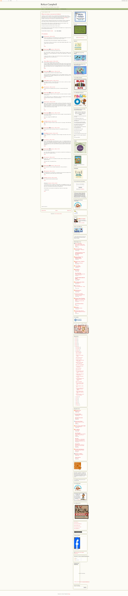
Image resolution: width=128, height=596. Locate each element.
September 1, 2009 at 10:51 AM (53, 80)
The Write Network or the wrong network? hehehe (80, 379)
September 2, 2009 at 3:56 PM (50, 171)
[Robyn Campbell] (77, 548)
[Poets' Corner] (80, 21)
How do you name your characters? (79, 366)
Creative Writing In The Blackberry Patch (79, 257)
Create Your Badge (76, 549)
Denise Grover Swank (78, 421)
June (77, 399)
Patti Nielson (77, 269)
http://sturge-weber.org (77, 523)
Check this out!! (78, 369)
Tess (44, 157)
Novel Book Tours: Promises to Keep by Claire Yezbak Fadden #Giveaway (79, 445)
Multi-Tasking (77, 270)
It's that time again (79, 358)
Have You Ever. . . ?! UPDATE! (79, 249)
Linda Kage (46, 121)
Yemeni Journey (78, 457)
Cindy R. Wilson (46, 80)
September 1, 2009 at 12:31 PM (50, 101)
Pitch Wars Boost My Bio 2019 (79, 300)
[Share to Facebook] (59, 30)
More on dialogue (78, 352)
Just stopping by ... (78, 279)
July (77, 398)
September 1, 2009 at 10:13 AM (55, 71)
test (75, 304)
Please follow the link (79, 357)
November (78, 348)
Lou (44, 139)
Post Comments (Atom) (58, 213)
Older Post (69, 210)
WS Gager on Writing (78, 453)
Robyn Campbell (49, 4)
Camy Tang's (65, 17)
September (78, 351)
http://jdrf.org (76, 522)
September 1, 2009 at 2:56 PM (55, 127)
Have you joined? (78, 368)
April (77, 402)
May (77, 400)
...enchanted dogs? (78, 266)
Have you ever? (78, 353)
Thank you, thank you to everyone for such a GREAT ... (80, 389)
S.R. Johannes (77, 285)
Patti (44, 171)
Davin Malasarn (46, 133)
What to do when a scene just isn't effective (80, 394)
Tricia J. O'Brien (46, 61)
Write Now (77, 307)
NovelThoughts (77, 433)
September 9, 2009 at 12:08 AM (52, 183)
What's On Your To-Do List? (79, 454)
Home (56, 210)
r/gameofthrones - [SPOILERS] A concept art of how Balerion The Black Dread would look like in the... (80, 440)
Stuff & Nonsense (78, 290)
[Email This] (56, 30)
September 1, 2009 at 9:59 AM (53, 61)
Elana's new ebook (79, 381)
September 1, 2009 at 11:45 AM (55, 92)
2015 (76, 337)
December (78, 347)
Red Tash (76, 438)
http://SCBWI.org (76, 528)
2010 (76, 344)
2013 (76, 340)
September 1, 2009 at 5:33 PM (50, 139)
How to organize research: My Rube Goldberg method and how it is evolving (80, 435)
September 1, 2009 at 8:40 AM (50, 36)
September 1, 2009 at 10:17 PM (55, 165)
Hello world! (76, 254)
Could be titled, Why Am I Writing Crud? (80, 374)
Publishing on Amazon (78, 258)
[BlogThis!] (57, 30)
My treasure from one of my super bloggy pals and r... (80, 372)
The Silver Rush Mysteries (79, 449)
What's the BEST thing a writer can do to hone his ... (80, 383)
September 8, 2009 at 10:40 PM (52, 177)
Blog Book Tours (78, 410)
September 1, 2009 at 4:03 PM (53, 133)
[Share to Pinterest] (60, 30)
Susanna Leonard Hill (78, 293)
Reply (45, 46)
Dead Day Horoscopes (79, 417)
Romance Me (77, 443)
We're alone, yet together (80, 364)
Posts (76, 558)
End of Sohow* (77, 430)
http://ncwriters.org (77, 525)
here (50, 18)
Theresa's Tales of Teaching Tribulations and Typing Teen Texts (80, 299)
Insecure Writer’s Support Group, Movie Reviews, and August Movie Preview (80, 245)
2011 (76, 343)
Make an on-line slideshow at (81, 581)
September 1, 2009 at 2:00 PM (52, 121)
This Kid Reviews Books (79, 303)
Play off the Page (78, 273)
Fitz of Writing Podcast (78, 426)
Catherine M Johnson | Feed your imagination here (80, 253)
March (77, 403)
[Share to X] (58, 30)
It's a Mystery (77, 429)
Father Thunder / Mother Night (80, 425)
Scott (45, 36)
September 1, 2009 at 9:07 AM (55, 49)
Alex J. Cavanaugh (78, 243)
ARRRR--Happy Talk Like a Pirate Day (80, 360)
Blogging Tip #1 (77, 411)
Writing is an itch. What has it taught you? (79, 363)
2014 (76, 339)
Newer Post (44, 210)
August (77, 396)
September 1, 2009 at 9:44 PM (50, 157)
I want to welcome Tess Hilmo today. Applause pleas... (80, 392)
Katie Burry (45, 177)
